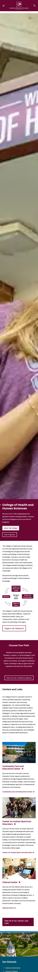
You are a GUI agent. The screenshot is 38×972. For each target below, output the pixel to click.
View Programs (9, 535)
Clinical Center (10, 882)
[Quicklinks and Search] (34, 5)
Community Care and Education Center (17, 792)
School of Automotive (12, 968)
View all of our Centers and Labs (16, 922)
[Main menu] (3, 5)
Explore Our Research (14, 628)
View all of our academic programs (19, 678)
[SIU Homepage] (19, 6)
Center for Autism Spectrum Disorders (17, 852)
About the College (10, 528)
